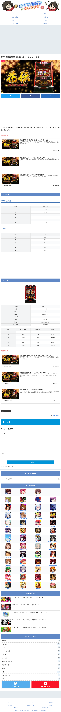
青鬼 (53, 510)
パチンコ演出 (31, 651)
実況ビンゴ (38, 572)
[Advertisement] (30, 37)
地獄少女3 (23, 503)
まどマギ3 (23, 541)
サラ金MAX (23, 534)
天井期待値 (31, 665)
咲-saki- (38, 495)
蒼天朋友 (38, 580)
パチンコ (31, 647)
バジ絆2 (8, 510)
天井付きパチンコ (31, 661)
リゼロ (8, 541)
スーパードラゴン (53, 565)
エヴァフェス (23, 510)
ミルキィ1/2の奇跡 (38, 518)
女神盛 (52, 572)
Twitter (50, 705)
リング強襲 (52, 526)
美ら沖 (23, 565)
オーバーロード (23, 557)
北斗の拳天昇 (8, 534)
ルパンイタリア (23, 526)
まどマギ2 (53, 588)
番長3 (8, 588)
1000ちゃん (8, 518)
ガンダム (38, 541)
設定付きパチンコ (31, 675)
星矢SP (52, 580)
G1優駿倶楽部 (8, 580)
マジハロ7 (38, 526)
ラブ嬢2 (8, 549)
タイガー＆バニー (8, 557)
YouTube (31, 641)
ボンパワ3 (8, 572)
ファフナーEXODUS (52, 541)
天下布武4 (38, 534)
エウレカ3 (8, 526)
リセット (31, 658)
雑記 (31, 679)
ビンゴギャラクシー (23, 549)
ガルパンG (8, 565)
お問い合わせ (45, 707)
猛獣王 (23, 580)
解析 (9, 411)
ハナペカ (38, 503)
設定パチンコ (30, 705)
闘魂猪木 (53, 533)
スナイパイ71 (23, 495)
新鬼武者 (8, 495)
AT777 (23, 572)
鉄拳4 (53, 557)
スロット (4, 411)
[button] (58, 479)
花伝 (53, 518)
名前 (2, 454)
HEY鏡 (23, 588)
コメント (4, 433)
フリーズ (31, 654)
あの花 (38, 549)
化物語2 (8, 503)
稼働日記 (31, 668)
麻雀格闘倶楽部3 (52, 549)
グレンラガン (38, 557)
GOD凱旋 (38, 588)
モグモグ (38, 565)
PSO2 (38, 510)
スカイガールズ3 (23, 518)
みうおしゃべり (52, 503)
